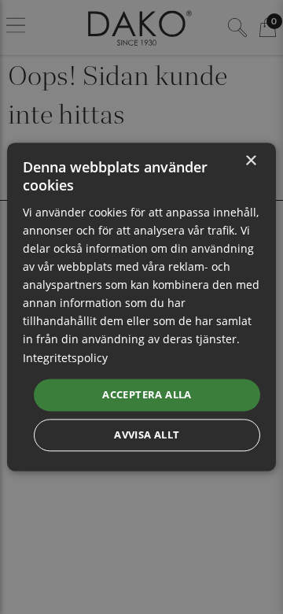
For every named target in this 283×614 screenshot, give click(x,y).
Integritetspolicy (65, 357)
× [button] (250, 161)
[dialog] (141, 306)
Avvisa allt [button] (146, 435)
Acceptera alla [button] (147, 394)
